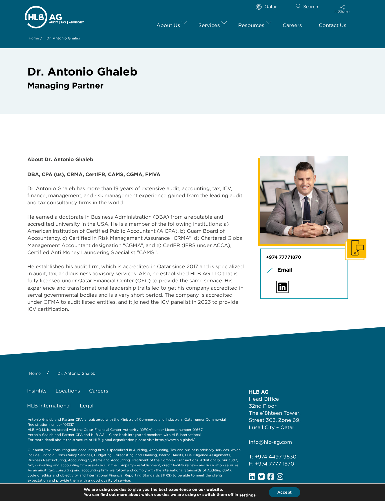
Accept (284, 492)
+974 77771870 (283, 257)
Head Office (264, 399)
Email (285, 270)
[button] (344, 9)
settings (247, 495)
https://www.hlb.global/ (175, 440)
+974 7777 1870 (274, 464)
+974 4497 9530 (276, 457)
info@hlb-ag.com (270, 442)
